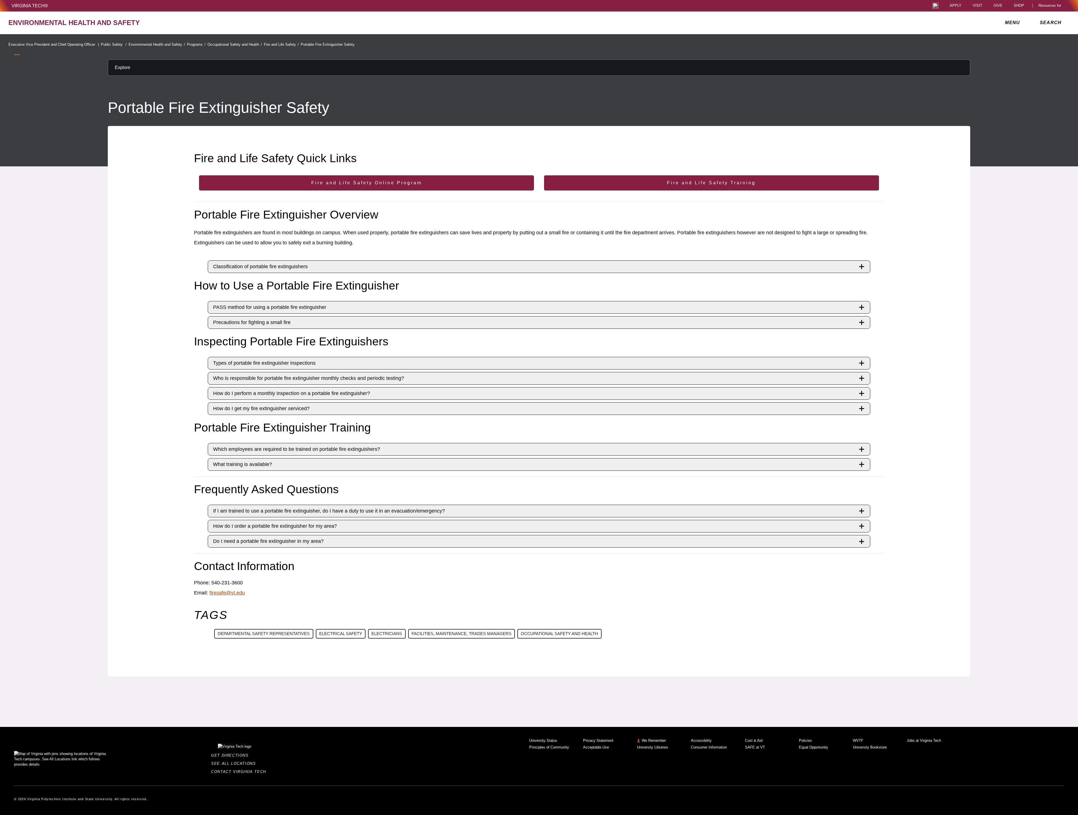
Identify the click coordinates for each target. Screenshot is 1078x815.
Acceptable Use (596, 747)
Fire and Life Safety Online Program (366, 182)
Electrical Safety (340, 633)
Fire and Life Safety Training (711, 182)
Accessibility (701, 740)
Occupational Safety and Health (234, 44)
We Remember (654, 740)
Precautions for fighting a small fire (252, 322)
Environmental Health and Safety (157, 44)
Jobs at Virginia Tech (924, 740)
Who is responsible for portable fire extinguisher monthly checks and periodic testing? (308, 378)
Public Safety (114, 44)
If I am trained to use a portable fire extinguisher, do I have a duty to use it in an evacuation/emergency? (329, 511)
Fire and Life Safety (281, 44)
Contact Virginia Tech (240, 772)
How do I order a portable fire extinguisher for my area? (275, 526)
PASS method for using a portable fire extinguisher (269, 307)
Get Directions (231, 755)
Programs (196, 44)
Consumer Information (709, 747)
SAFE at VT (755, 747)
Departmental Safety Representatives (264, 633)
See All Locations (235, 763)
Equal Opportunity (813, 747)
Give (998, 6)
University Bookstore (870, 747)
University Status (543, 740)
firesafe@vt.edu (227, 593)
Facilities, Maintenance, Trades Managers (461, 633)
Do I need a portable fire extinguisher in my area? (268, 541)
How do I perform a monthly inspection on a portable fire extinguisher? (291, 393)
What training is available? (242, 464)
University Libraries (652, 747)
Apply (955, 6)
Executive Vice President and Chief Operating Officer (53, 44)
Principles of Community (549, 747)
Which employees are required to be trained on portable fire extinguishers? (296, 449)
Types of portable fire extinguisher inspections (264, 363)
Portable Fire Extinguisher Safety (328, 44)
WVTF (858, 740)
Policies (805, 740)
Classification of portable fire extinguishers (260, 266)
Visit (977, 6)
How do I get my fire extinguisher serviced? (261, 408)
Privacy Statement (598, 740)
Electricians (386, 633)
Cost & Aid (753, 740)
